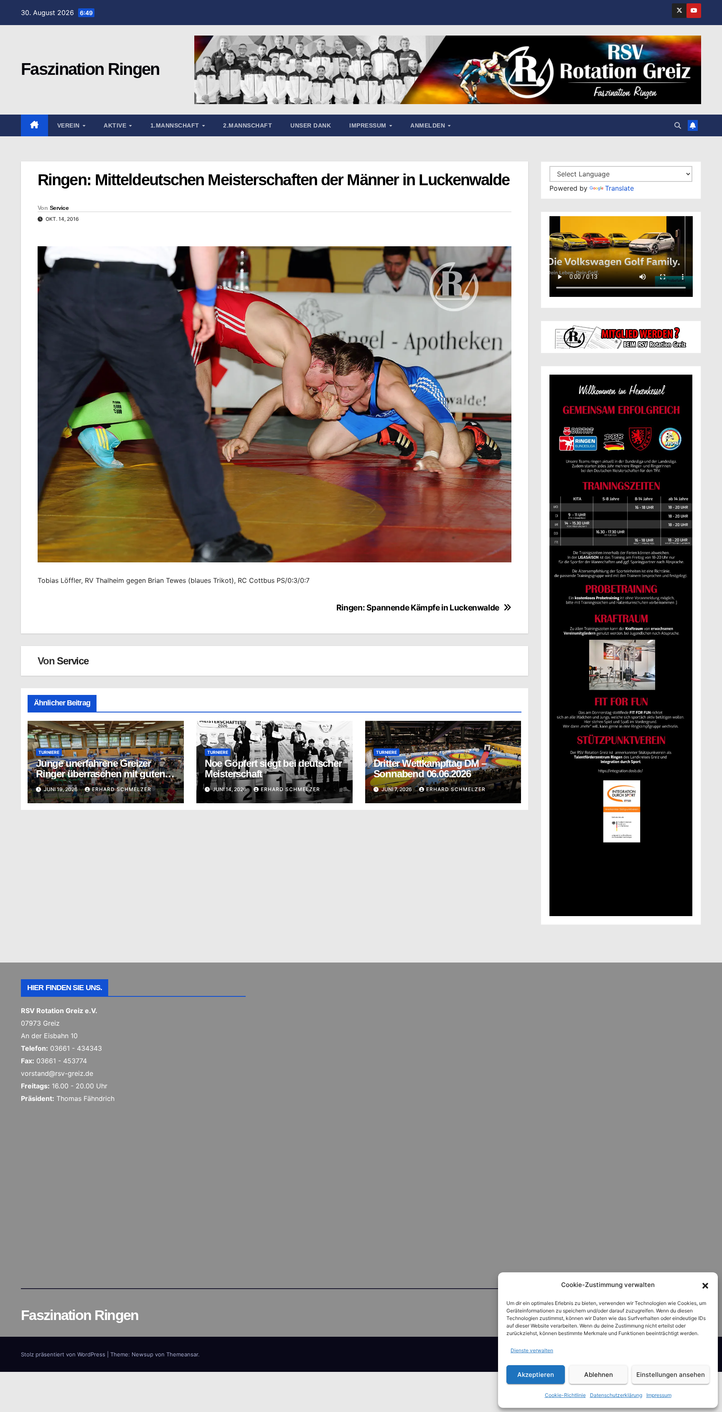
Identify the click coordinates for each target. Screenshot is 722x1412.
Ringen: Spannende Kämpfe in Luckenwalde (417, 608)
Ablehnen (598, 1375)
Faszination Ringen (90, 69)
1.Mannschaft (175, 125)
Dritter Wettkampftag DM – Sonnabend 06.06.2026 (430, 768)
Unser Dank (310, 125)
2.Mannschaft (247, 125)
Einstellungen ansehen (670, 1375)
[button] (705, 1285)
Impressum (658, 1395)
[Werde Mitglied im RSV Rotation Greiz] (621, 336)
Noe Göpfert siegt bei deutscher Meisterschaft (273, 768)
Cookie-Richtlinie (565, 1395)
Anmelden (428, 125)
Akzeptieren (535, 1375)
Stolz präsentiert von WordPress (64, 1354)
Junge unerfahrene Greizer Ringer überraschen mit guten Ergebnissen (100, 774)
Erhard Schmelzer (121, 789)
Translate (619, 188)
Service (59, 207)
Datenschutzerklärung (616, 1395)
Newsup (142, 1354)
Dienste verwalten (532, 1350)
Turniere (48, 752)
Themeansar (182, 1354)
